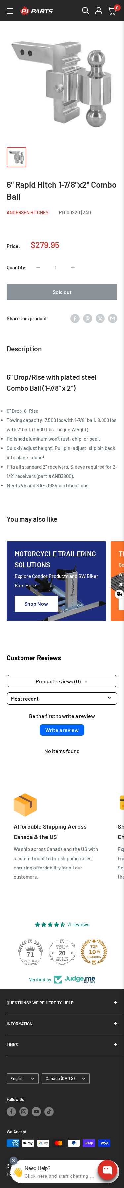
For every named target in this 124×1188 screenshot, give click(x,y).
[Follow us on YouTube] (36, 1111)
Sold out (62, 292)
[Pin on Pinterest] (87, 318)
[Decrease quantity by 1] (38, 267)
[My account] (98, 10)
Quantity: (17, 267)
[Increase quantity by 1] (73, 267)
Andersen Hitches (27, 212)
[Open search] (85, 10)
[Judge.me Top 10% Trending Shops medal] (94, 952)
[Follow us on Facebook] (11, 1111)
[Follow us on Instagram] (23, 1111)
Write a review (62, 730)
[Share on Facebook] (75, 318)
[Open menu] (10, 11)
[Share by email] (112, 318)
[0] (112, 11)
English (17, 1078)
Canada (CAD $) (60, 1078)
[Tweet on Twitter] (100, 318)
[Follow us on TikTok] (49, 1111)
